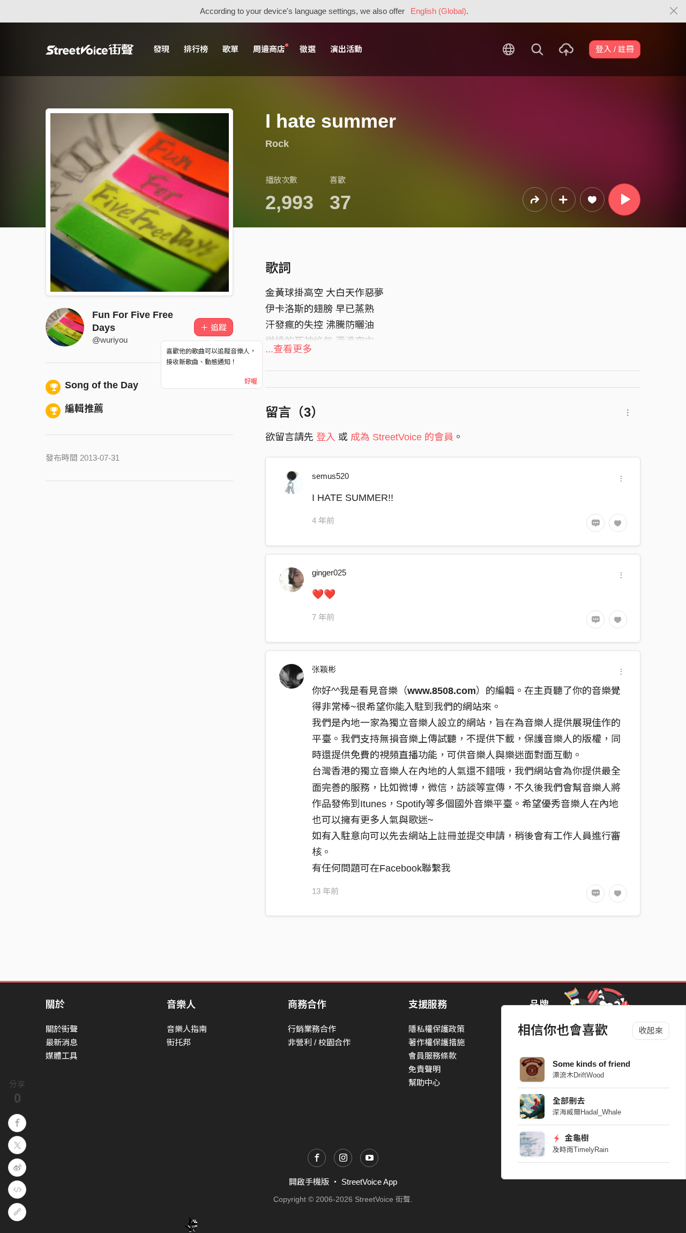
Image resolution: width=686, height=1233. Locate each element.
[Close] (674, 11)
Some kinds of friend (591, 1063)
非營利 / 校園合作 (319, 1042)
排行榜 (196, 49)
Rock (277, 143)
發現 (161, 49)
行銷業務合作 (312, 1028)
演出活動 (346, 49)
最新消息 (62, 1042)
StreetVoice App (369, 1181)
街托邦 (179, 1042)
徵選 (308, 49)
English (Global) (438, 11)
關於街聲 (62, 1028)
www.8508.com (441, 690)
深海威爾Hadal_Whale (587, 1112)
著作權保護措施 (436, 1042)
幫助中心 (424, 1082)
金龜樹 (576, 1137)
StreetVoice (90, 49)
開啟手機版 (309, 1181)
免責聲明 (424, 1069)
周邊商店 (269, 49)
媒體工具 (62, 1055)
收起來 (651, 1030)
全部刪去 (569, 1100)
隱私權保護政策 (436, 1028)
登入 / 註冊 (614, 49)
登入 (325, 437)
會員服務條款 (432, 1055)
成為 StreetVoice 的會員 (402, 437)
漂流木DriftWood (578, 1075)
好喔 (250, 381)
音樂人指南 (187, 1028)
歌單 (230, 49)
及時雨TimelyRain (580, 1150)
